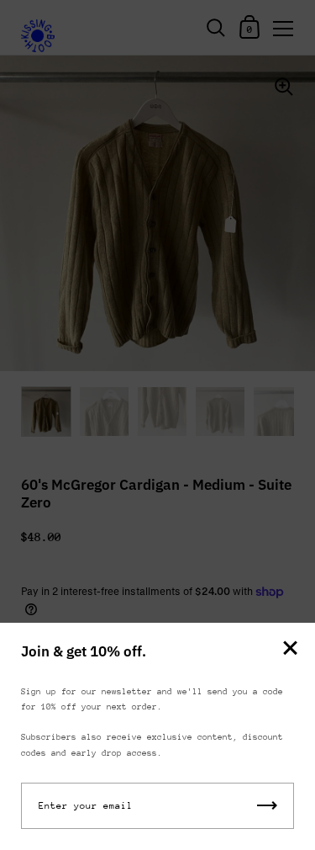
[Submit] (267, 806)
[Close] (290, 649)
